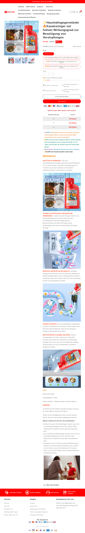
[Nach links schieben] (6, 60)
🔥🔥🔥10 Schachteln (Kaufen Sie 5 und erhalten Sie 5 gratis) (61, 67)
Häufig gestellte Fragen (11, 512)
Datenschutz (33, 506)
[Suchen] (74, 12)
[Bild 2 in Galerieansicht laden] (18, 60)
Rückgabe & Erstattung (36, 515)
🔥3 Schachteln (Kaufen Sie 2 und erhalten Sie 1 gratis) (61, 57)
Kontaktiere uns (8, 509)
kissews (47, 526)
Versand (32, 503)
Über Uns (7, 506)
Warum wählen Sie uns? (11, 515)
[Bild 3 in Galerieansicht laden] (25, 60)
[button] (40, 6)
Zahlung (6, 503)
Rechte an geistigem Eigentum (39, 512)
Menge (44, 71)
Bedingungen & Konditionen (38, 509)
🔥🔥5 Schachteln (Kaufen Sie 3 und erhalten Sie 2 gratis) (61, 62)
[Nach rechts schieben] (37, 60)
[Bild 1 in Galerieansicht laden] (11, 60)
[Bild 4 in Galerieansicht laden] (31, 60)
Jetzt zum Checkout (62, 101)
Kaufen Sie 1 (48, 53)
